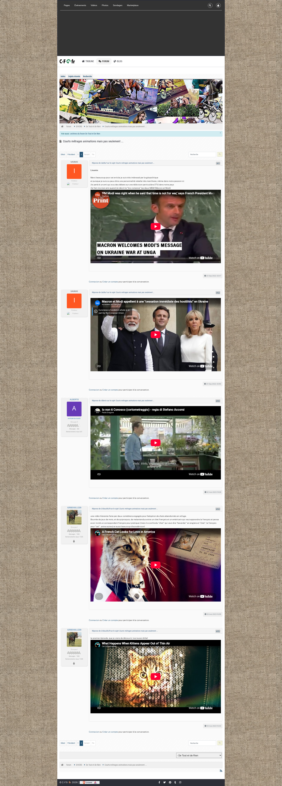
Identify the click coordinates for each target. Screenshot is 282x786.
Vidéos (94, 5)
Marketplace (133, 5)
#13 (218, 400)
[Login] (218, 5)
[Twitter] (164, 782)
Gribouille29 (74, 508)
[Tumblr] (175, 782)
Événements (80, 5)
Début (63, 154)
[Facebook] (159, 782)
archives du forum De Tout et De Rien (85, 133)
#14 (218, 509)
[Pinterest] (170, 782)
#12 (218, 292)
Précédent (71, 154)
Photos (105, 5)
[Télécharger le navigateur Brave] (90, 782)
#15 (218, 631)
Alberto (74, 400)
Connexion (94, 281)
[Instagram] (180, 782)
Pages (67, 5)
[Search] (210, 5)
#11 (218, 163)
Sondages (117, 5)
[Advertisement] (141, 33)
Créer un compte (110, 281)
